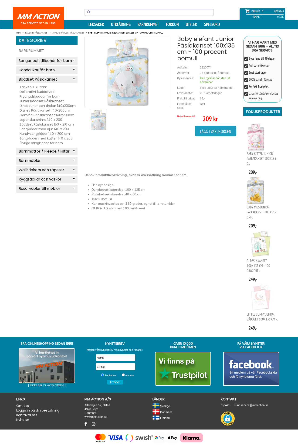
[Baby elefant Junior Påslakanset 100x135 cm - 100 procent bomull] (127, 71)
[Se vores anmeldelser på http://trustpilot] (183, 369)
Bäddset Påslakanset (38, 79)
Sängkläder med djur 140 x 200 (44, 129)
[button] (228, 419)
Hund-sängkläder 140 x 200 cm (45, 133)
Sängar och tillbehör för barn (45, 60)
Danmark (165, 412)
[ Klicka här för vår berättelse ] (46, 385)
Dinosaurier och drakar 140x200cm (48, 105)
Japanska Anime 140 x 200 (41, 119)
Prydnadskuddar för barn (40, 96)
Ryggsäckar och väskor (40, 179)
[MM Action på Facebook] (251, 369)
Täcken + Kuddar (33, 87)
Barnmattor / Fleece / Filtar (44, 151)
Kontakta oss (26, 415)
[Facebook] (86, 424)
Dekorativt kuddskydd (37, 91)
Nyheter (22, 419)
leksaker (96, 24)
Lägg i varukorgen (215, 131)
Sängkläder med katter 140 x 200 (46, 138)
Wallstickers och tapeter (41, 170)
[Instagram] (93, 424)
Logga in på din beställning (37, 410)
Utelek (191, 24)
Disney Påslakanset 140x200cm (45, 110)
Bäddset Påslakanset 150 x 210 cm (47, 124)
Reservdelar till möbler (39, 188)
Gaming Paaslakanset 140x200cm (47, 115)
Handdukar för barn (37, 70)
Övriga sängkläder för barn (41, 143)
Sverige (164, 406)
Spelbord (212, 24)
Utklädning (121, 24)
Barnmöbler (30, 160)
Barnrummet (148, 24)
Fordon (172, 24)
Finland (164, 417)
